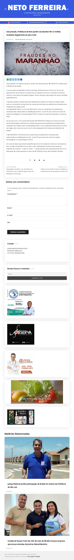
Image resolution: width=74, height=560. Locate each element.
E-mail (10, 215)
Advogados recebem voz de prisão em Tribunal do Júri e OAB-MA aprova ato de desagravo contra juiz (20, 171)
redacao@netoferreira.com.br (17, 248)
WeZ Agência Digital (33, 556)
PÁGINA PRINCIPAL (20, 39)
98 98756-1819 (19, 253)
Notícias (29, 39)
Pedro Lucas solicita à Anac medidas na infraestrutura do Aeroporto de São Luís (54, 170)
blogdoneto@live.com (14, 250)
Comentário (12, 194)
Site (8, 222)
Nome (10, 208)
